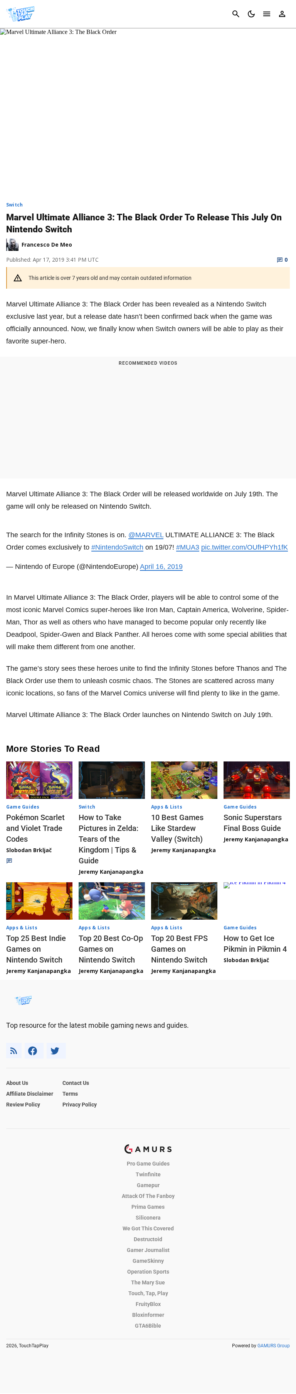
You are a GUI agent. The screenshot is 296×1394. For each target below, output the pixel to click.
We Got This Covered (148, 1228)
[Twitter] (56, 1051)
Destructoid (148, 1239)
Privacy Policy (79, 1104)
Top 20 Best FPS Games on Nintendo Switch (179, 949)
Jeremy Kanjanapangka (111, 871)
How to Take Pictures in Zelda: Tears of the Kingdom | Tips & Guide (108, 839)
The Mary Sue (148, 1282)
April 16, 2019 (161, 566)
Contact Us (75, 1083)
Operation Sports (148, 1272)
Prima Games (148, 1207)
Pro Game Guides (148, 1164)
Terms (70, 1094)
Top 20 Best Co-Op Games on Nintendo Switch (111, 949)
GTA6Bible (148, 1326)
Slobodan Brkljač (29, 850)
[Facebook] (34, 1051)
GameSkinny (148, 1261)
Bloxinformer (148, 1315)
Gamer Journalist (148, 1250)
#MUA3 (187, 547)
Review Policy (23, 1104)
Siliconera (148, 1218)
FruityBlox (148, 1304)
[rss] (14, 1051)
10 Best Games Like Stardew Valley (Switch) (177, 828)
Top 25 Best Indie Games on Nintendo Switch (36, 949)
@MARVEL (145, 535)
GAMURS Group (273, 1345)
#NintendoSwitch (117, 547)
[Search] (236, 14)
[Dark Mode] (251, 14)
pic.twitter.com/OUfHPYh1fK (244, 547)
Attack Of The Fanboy (148, 1196)
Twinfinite (148, 1174)
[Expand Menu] (266, 14)
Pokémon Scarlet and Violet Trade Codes (35, 828)
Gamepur (148, 1185)
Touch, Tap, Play (148, 1293)
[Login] (282, 14)
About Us (17, 1083)
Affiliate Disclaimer (29, 1094)
